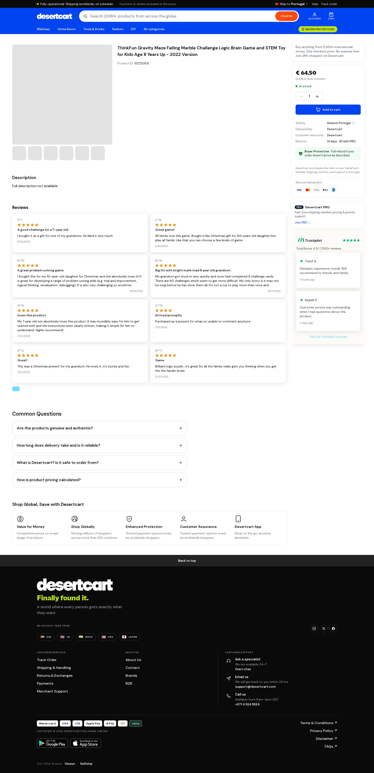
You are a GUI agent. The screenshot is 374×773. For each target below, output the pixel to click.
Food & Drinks (94, 29)
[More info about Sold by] (353, 123)
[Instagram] (314, 628)
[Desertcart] (54, 16)
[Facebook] (333, 628)
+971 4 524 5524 (247, 704)
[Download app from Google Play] (52, 743)
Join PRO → (303, 222)
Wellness (43, 29)
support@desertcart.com (255, 687)
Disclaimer (326, 738)
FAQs (331, 746)
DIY (133, 29)
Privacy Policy (323, 730)
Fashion (117, 29)
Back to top (187, 561)
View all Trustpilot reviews (328, 337)
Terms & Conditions (318, 723)
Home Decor (67, 29)
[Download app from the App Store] (85, 743)
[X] (324, 628)
